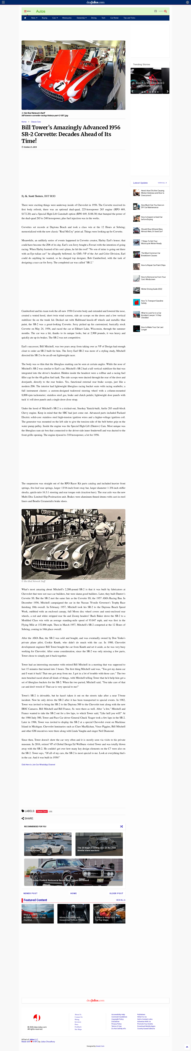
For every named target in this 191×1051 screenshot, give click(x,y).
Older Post (116, 893)
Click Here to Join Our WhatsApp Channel (38, 765)
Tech (103, 18)
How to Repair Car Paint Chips (153, 265)
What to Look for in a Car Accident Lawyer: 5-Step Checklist (35, 917)
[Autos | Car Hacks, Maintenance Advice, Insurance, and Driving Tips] (40, 12)
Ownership (81, 18)
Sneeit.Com (100, 1046)
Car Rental (114, 18)
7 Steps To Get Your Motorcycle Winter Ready (151, 242)
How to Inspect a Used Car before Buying (152, 218)
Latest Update (140, 183)
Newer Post (31, 893)
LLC (33, 1040)
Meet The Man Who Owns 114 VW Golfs (150, 84)
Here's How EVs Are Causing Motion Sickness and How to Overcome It (152, 193)
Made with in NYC (30, 1042)
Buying (44, 18)
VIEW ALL (162, 183)
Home (24, 122)
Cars (54, 18)
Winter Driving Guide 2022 (151, 289)
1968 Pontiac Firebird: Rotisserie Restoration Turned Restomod (57, 880)
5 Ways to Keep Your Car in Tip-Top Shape (107, 918)
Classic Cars (36, 122)
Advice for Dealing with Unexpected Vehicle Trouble (72, 918)
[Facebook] (155, 11)
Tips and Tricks (129, 18)
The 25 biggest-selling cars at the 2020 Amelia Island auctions (96, 849)
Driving (93, 18)
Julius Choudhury (48, 1042)
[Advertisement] (73, 30)
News (33, 18)
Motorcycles (67, 18)
